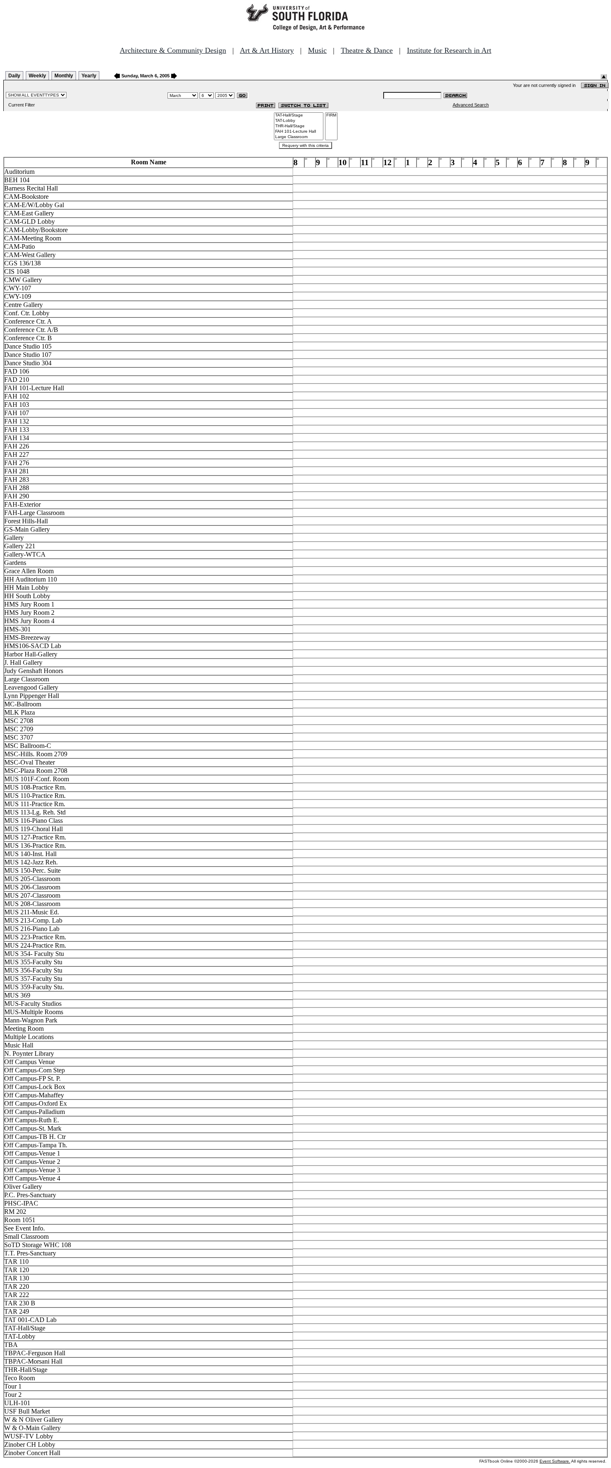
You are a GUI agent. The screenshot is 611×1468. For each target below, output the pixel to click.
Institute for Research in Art (449, 50)
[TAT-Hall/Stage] (298, 115)
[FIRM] (331, 115)
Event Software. (555, 1461)
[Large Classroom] (298, 137)
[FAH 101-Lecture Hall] (298, 131)
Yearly (88, 76)
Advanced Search (471, 104)
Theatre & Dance (367, 50)
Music (317, 50)
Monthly (63, 76)
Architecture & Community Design (173, 50)
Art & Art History (267, 50)
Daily (14, 76)
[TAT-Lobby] (298, 121)
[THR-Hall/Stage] (298, 126)
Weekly (37, 76)
